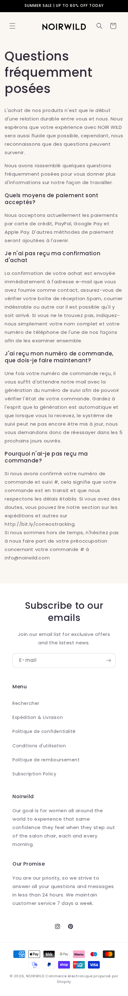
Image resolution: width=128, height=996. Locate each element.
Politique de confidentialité (44, 731)
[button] (12, 26)
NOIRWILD (35, 976)
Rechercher (25, 703)
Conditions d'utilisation (39, 746)
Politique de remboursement (46, 760)
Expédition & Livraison (37, 717)
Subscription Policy (34, 774)
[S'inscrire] (108, 660)
